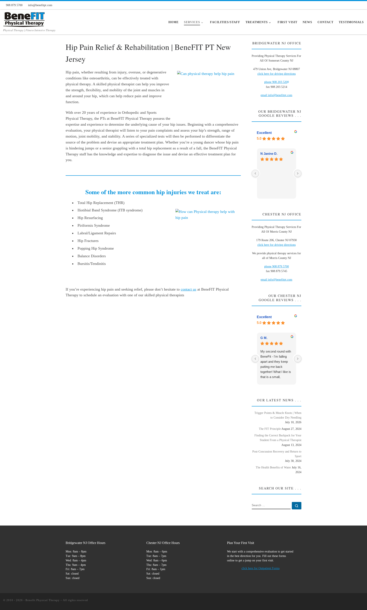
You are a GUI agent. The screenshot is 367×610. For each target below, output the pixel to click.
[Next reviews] (297, 173)
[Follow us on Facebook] (334, 5)
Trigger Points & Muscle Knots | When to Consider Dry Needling (277, 415)
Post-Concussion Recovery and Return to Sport (276, 454)
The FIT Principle (270, 428)
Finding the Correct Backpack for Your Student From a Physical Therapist (277, 438)
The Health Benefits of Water (273, 467)
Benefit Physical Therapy (42, 600)
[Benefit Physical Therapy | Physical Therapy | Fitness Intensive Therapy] (24, 18)
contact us (188, 289)
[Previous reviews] (255, 173)
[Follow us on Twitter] (348, 5)
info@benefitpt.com (280, 279)
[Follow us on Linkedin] (362, 5)
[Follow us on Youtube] (355, 5)
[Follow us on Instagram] (341, 5)
